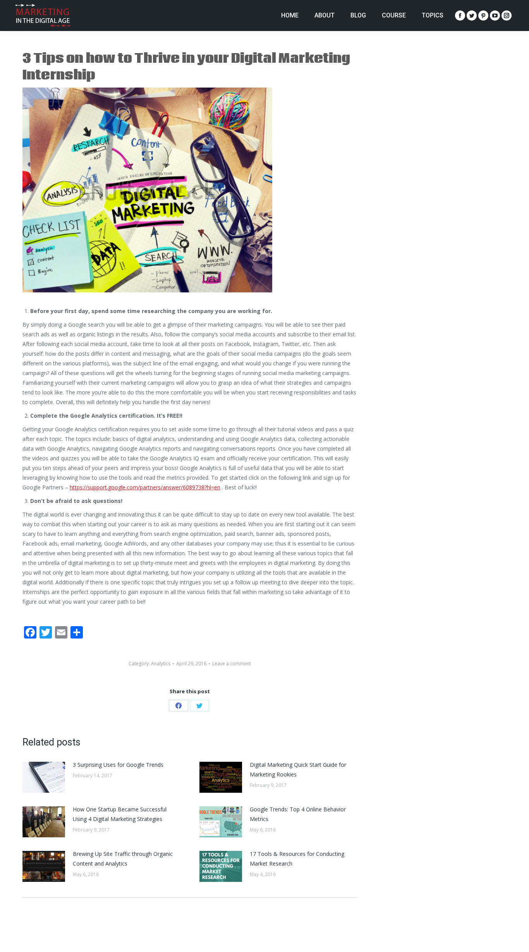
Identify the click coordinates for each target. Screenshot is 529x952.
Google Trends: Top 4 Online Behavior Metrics (298, 814)
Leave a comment (231, 663)
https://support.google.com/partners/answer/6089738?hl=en (145, 487)
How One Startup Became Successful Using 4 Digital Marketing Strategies (120, 814)
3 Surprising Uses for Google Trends (118, 764)
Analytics (160, 663)
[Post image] (43, 777)
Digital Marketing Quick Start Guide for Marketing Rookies (298, 769)
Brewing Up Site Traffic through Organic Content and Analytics (123, 858)
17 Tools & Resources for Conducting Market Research (297, 858)
